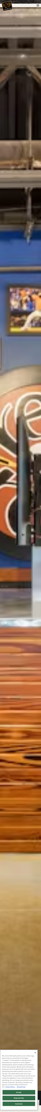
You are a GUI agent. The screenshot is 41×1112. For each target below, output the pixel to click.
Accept (18, 1092)
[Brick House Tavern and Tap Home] (7, 6)
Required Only (19, 1098)
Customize (19, 1104)
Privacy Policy (10, 1087)
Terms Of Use (21, 1087)
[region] (19, 1080)
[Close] (35, 1052)
